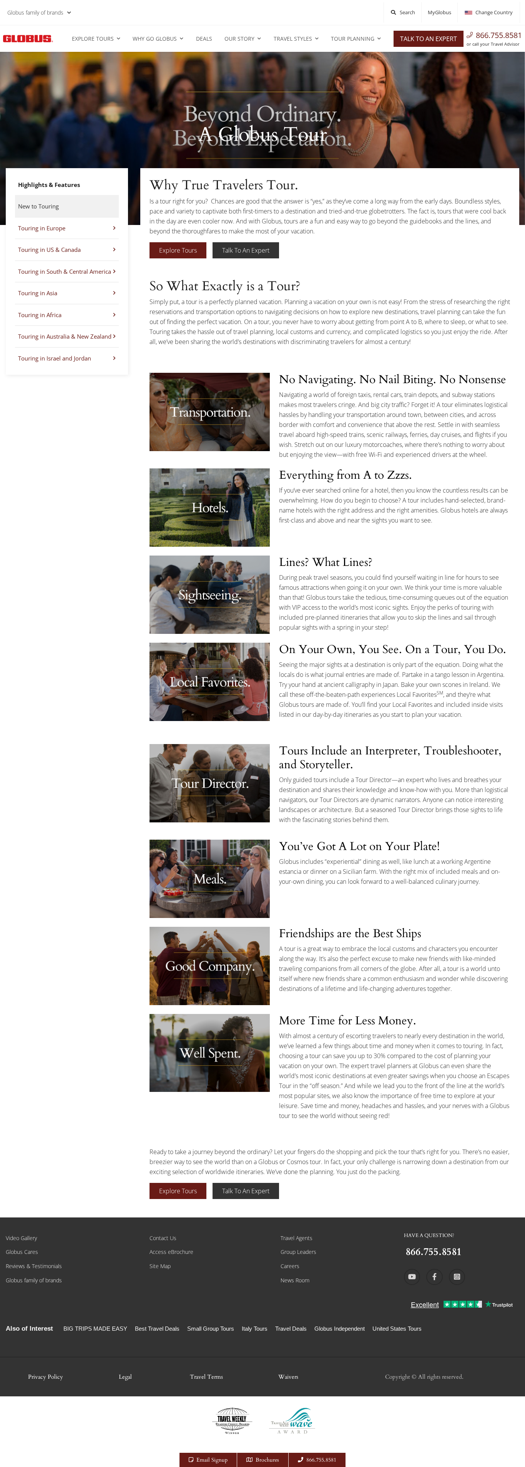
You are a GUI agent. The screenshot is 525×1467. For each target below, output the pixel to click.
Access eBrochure (171, 1251)
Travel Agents (296, 1238)
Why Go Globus (155, 38)
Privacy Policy (45, 1377)
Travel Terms (206, 1377)
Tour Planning (352, 38)
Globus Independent (339, 1328)
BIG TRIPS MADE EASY (95, 1328)
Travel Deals (291, 1328)
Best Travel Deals (157, 1328)
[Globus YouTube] (412, 1277)
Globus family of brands (35, 12)
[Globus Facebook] (434, 1277)
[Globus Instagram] (457, 1277)
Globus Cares (22, 1251)
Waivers (288, 1377)
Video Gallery (21, 1238)
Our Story (239, 38)
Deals (204, 38)
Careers (290, 1266)
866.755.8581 (499, 35)
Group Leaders (298, 1251)
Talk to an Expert (428, 39)
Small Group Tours (210, 1328)
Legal (125, 1377)
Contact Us (163, 1238)
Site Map (160, 1266)
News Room (295, 1280)
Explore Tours (93, 38)
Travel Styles (293, 38)
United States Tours (397, 1328)
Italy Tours (254, 1328)
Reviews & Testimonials (34, 1266)
